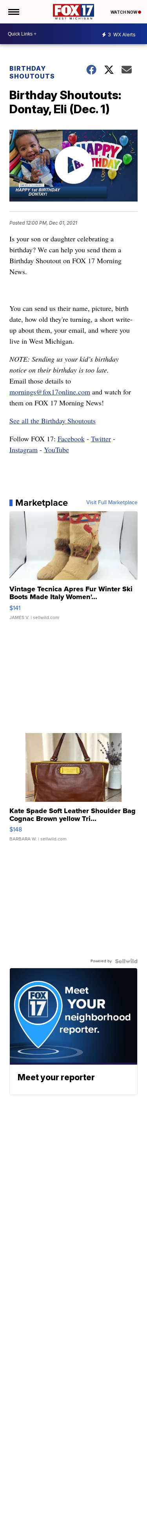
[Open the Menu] (13, 11)
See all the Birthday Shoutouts (52, 420)
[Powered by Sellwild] (126, 961)
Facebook (71, 438)
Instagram (23, 449)
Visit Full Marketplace (112, 502)
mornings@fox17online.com (49, 391)
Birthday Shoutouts (32, 72)
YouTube (56, 449)
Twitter (101, 438)
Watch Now (124, 12)
